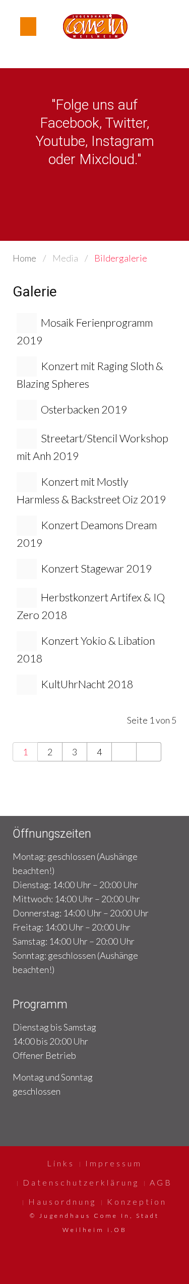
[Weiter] (124, 751)
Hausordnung (62, 1201)
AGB (161, 1182)
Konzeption (137, 1201)
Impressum (113, 1163)
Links (61, 1163)
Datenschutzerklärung (81, 1182)
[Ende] (149, 751)
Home (24, 258)
